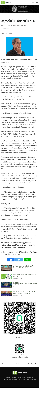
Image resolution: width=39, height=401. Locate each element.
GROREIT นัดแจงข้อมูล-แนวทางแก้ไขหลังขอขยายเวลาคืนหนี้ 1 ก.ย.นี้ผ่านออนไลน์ (25, 284)
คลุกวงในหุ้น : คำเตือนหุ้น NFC (18, 20)
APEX (16, 25)
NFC (22, 25)
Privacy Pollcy (21, 377)
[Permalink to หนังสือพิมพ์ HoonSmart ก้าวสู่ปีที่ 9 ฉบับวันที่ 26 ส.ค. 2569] (6, 276)
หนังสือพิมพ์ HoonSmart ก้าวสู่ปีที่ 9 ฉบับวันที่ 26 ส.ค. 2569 (25, 275)
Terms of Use (30, 377)
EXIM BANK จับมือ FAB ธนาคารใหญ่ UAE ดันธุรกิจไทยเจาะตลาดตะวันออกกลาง (24, 292)
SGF (25, 25)
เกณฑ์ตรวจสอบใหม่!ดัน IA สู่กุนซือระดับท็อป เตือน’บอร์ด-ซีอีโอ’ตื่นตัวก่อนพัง (23, 267)
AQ (19, 25)
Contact (14, 377)
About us (8, 377)
